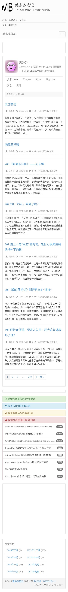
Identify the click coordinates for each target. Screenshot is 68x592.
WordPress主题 (42, 585)
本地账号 (13, 25)
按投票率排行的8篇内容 (20, 413)
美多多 (12, 111)
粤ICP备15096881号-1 (44, 581)
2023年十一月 (33, 557)
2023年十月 (12, 564)
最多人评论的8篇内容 (19, 406)
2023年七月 (33, 572)
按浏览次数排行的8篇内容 (21, 420)
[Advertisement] (34, 47)
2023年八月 (12, 572)
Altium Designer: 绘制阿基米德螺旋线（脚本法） (28, 455)
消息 (9, 85)
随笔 (51, 151)
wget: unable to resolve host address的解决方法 (26, 462)
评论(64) (26, 79)
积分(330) (51, 79)
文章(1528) (12, 79)
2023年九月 (33, 564)
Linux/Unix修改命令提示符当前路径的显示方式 (28, 448)
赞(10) (38, 79)
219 (30, 377)
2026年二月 (12, 550)
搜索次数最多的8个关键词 (21, 399)
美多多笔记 (24, 5)
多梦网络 (58, 585)
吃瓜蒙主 (53, 111)
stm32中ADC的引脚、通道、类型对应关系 (25, 476)
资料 (18, 85)
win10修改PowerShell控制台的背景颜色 (24, 434)
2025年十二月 (33, 550)
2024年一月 (12, 557)
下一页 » (40, 377)
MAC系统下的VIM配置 (16, 469)
